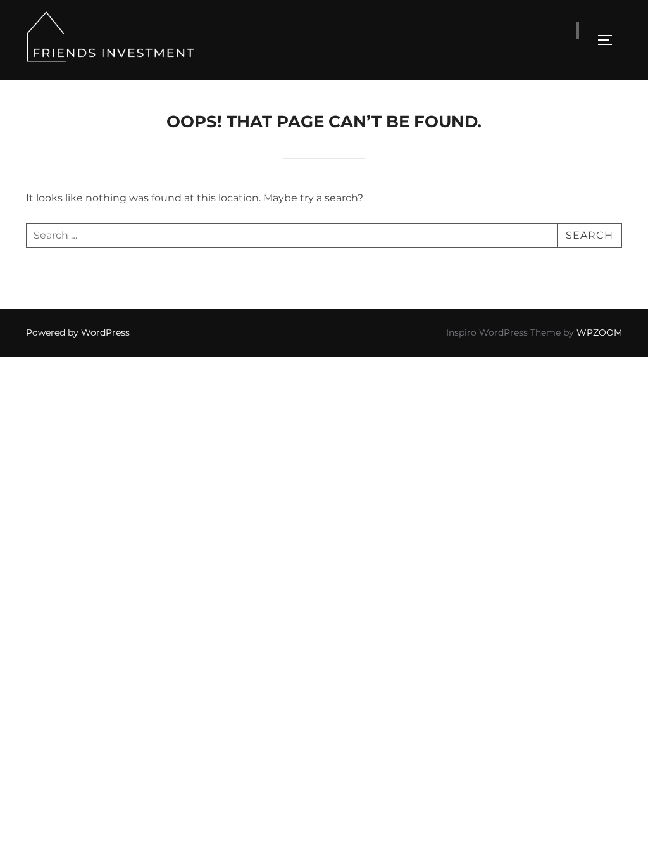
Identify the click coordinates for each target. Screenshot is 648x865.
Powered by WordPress (78, 332)
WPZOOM (599, 332)
